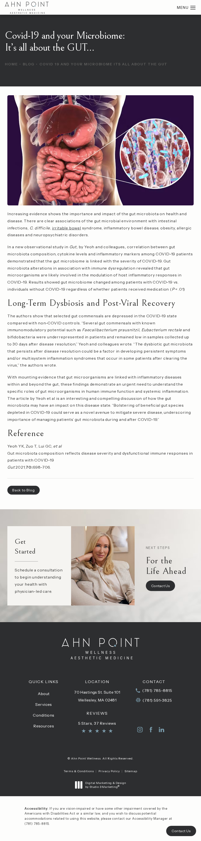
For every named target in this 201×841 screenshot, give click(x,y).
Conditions (43, 715)
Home (11, 64)
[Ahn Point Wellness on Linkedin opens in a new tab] (161, 729)
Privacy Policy (109, 771)
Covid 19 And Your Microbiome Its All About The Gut (103, 64)
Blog (29, 64)
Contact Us (160, 586)
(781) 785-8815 (37, 824)
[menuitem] (140, 729)
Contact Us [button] (181, 831)
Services (43, 704)
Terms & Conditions (79, 771)
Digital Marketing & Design (105, 785)
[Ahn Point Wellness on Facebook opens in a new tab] (151, 729)
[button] (193, 8)
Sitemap (131, 771)
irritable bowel (66, 227)
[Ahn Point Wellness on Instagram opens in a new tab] (140, 729)
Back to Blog (23, 490)
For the (166, 561)
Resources (43, 725)
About (44, 693)
